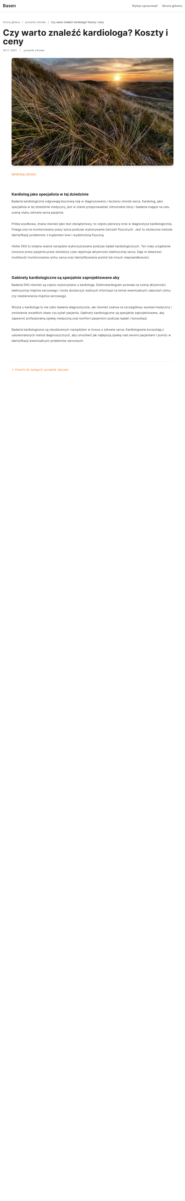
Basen (9, 5)
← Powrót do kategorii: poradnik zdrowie (40, 369)
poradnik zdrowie (35, 22)
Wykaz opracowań (145, 6)
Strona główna (172, 6)
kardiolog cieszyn (24, 174)
